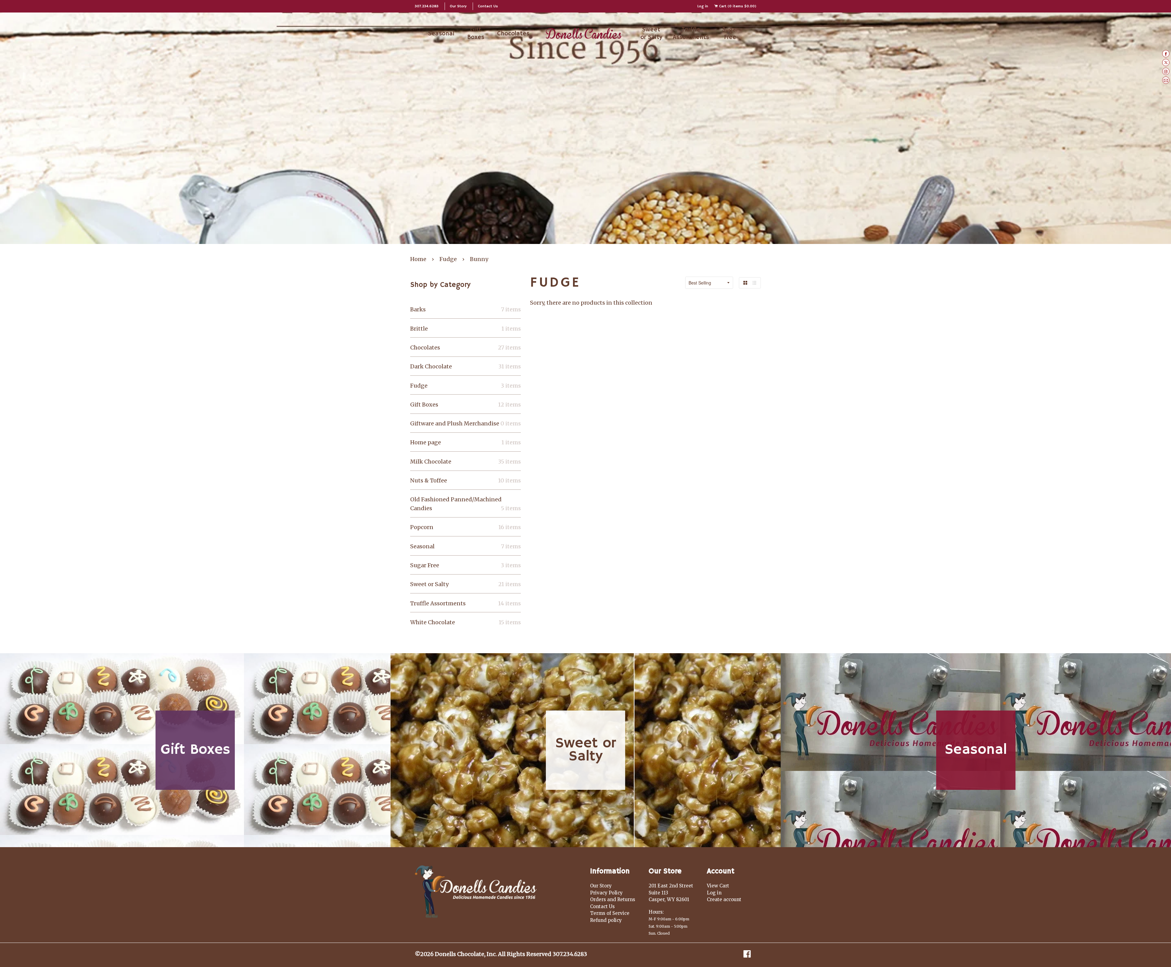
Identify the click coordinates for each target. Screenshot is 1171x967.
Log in (702, 6)
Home (418, 259)
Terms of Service (609, 913)
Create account (724, 899)
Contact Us (488, 6)
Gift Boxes (475, 33)
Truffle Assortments (691, 33)
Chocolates (513, 34)
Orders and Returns (612, 899)
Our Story (458, 6)
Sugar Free (730, 33)
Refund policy (606, 920)
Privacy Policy (606, 893)
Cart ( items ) (737, 6)
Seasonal (441, 34)
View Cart (718, 886)
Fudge (448, 259)
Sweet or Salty (651, 33)
